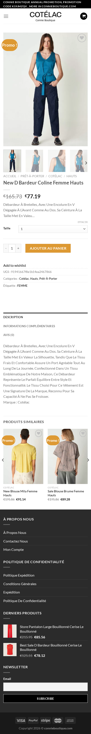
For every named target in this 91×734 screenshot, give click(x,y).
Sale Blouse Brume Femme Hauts (66, 493)
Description (13, 317)
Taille (6, 228)
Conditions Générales (19, 584)
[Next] (80, 89)
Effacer (83, 222)
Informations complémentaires (29, 326)
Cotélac (55, 176)
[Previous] (11, 89)
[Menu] (6, 16)
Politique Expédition (18, 575)
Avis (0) (8, 335)
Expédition (11, 592)
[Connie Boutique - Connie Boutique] (45, 16)
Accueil (9, 176)
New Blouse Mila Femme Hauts (20, 493)
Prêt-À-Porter (32, 176)
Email (7, 679)
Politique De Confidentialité (24, 601)
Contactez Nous (15, 541)
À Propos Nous (14, 532)
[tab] (45, 317)
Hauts (71, 176)
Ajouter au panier (48, 248)
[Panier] (83, 16)
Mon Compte (13, 549)
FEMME (22, 285)
